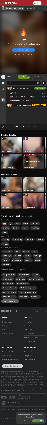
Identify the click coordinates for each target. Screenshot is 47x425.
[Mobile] (10, 223)
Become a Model (7, 352)
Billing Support (28, 356)
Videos (31, 8)
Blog (5, 326)
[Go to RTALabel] (4, 397)
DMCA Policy (28, 330)
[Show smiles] (38, 83)
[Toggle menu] (2, 3)
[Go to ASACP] (12, 397)
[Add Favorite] (3, 77)
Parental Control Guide (31, 337)
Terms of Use (28, 326)
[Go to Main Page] (14, 3)
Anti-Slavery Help (29, 341)
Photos (41, 8)
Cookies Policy (29, 333)
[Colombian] (4, 223)
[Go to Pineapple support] (3, 403)
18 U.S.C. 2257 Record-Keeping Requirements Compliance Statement (23, 409)
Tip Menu (39, 88)
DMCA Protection (29, 359)
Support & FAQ (28, 352)
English (37, 311)
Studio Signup (6, 356)
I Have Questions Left (12, 366)
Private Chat (38, 105)
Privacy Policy (28, 322)
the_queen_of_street (10, 216)
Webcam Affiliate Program (10, 359)
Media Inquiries (9, 333)
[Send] (44, 83)
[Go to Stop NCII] (14, 403)
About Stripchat (9, 322)
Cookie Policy (30, 417)
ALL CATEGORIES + (10, 301)
